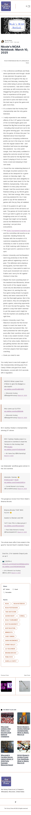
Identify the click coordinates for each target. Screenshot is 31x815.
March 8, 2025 (22, 395)
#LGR (16, 480)
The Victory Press (9, 808)
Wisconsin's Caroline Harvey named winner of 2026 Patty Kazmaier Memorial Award (7, 760)
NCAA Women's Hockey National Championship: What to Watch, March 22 (23, 730)
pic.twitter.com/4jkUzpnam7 (14, 526)
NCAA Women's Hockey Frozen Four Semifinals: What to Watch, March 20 (23, 759)
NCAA (7, 603)
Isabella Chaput (10, 661)
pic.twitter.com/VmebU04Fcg (14, 482)
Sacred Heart (10, 616)
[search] (26, 6)
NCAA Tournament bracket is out (18, 230)
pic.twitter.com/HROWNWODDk (13, 566)
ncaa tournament (11, 620)
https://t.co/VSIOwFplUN (11, 564)
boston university (11, 624)
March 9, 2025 (16, 573)
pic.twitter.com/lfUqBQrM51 (14, 389)
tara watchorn (10, 612)
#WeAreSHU (24, 564)
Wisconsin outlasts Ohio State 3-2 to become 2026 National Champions (6, 731)
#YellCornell (8, 480)
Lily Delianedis (10, 648)
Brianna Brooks (10, 653)
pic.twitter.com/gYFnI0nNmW (14, 449)
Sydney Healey (10, 644)
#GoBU (9, 447)
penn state (9, 657)
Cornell (22, 616)
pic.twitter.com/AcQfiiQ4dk (13, 411)
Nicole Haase (8, 40)
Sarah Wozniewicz (11, 640)
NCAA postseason (11, 607)
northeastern (10, 628)
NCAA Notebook (19, 603)
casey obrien (9, 636)
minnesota (9, 632)
